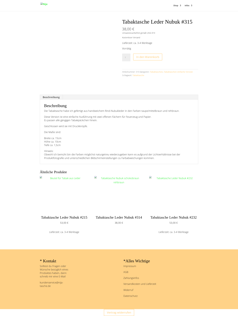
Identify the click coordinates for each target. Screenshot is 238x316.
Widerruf (128, 290)
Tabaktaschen (156, 72)
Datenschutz (130, 296)
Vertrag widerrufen (119, 312)
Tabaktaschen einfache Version (178, 72)
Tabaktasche (138, 75)
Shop (175, 6)
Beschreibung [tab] (51, 97)
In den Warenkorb (147, 57)
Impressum (129, 266)
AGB (125, 272)
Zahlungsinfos (131, 278)
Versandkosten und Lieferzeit (139, 284)
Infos (187, 6)
